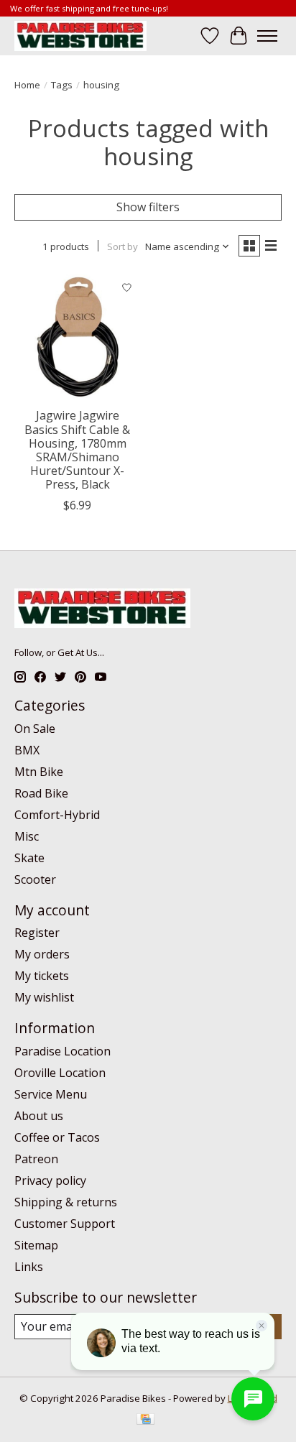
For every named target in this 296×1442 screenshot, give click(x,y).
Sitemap (36, 1245)
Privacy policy (50, 1180)
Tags (62, 84)
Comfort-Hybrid (57, 815)
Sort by (122, 246)
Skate (29, 858)
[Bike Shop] (80, 35)
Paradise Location (62, 1051)
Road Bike (41, 793)
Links (28, 1267)
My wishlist (44, 997)
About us (38, 1116)
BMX (27, 750)
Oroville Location (60, 1073)
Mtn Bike (38, 772)
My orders (42, 954)
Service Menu (50, 1094)
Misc (26, 836)
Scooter (35, 879)
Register (37, 932)
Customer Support (64, 1223)
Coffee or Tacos (57, 1137)
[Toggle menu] (267, 36)
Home (27, 84)
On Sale (34, 728)
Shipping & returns (65, 1202)
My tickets (41, 976)
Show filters (148, 207)
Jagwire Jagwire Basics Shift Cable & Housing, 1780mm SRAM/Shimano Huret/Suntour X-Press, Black (77, 449)
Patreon (36, 1159)
